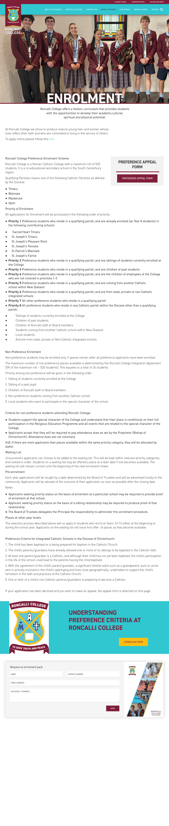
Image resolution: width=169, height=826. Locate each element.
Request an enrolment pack (26, 667)
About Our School (53, 9)
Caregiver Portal (138, 2)
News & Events (141, 9)
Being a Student (108, 9)
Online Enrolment (157, 2)
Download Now (133, 642)
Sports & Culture (74, 9)
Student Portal (120, 2)
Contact (155, 9)
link (51, 139)
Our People (125, 9)
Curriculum (91, 9)
